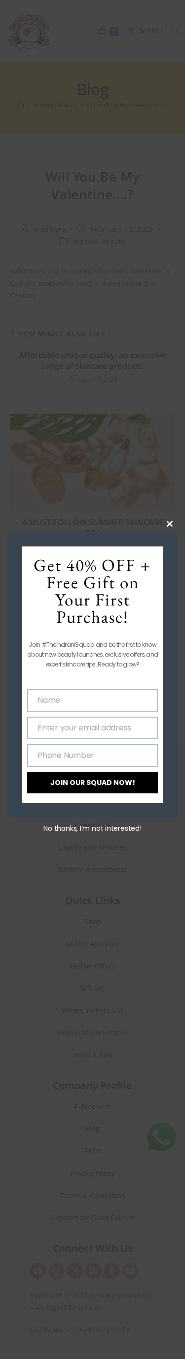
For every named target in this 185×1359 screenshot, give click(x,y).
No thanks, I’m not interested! (92, 828)
